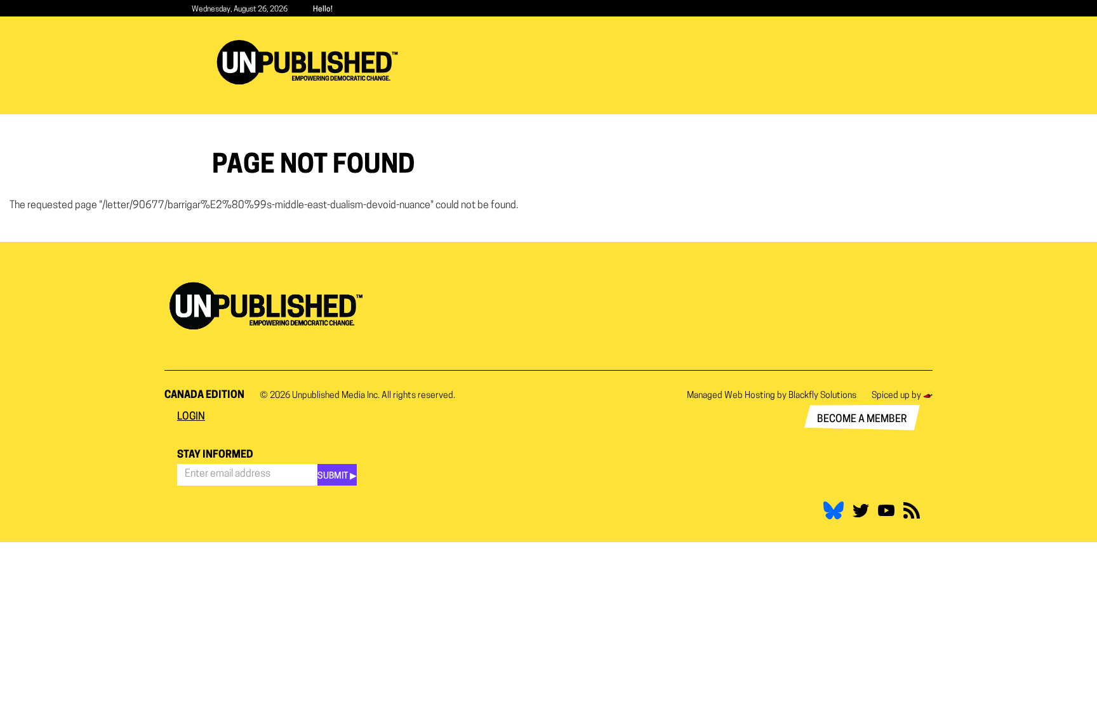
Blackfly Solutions (822, 396)
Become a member (862, 419)
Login (191, 417)
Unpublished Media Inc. (336, 396)
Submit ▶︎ (337, 476)
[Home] (312, 62)
